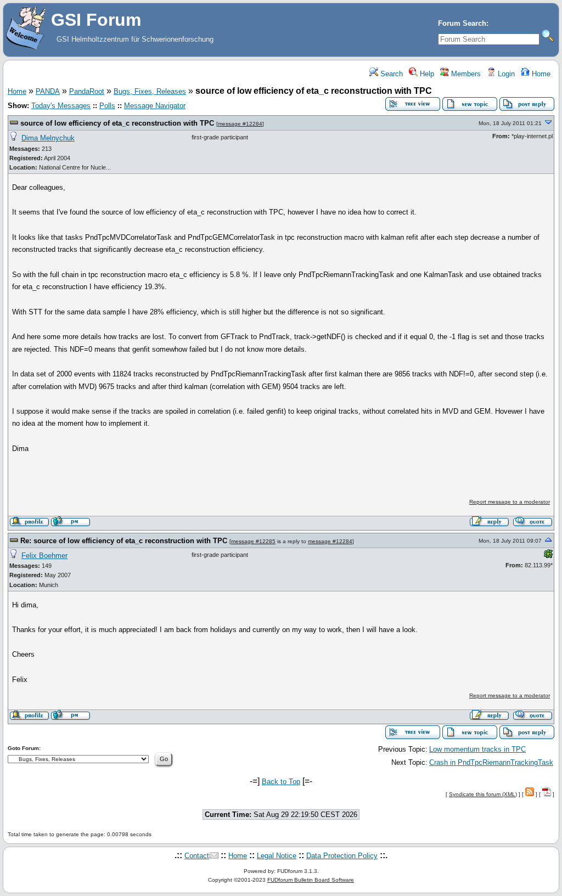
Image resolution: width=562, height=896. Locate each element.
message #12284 (240, 124)
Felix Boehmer (44, 555)
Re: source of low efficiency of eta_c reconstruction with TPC (123, 541)
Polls (107, 106)
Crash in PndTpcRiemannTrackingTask (491, 762)
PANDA (48, 91)
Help (426, 74)
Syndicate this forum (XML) (483, 794)
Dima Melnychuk (48, 138)
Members (465, 74)
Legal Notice (276, 856)
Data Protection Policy (342, 856)
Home (540, 74)
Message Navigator (155, 106)
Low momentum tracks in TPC (477, 749)
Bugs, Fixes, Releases (150, 91)
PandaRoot (86, 91)
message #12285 (253, 541)
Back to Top (281, 781)
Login (505, 74)
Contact (196, 856)
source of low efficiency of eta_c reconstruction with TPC (117, 123)
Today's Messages (61, 106)
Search (390, 74)
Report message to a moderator (509, 502)
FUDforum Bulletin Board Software (310, 880)
